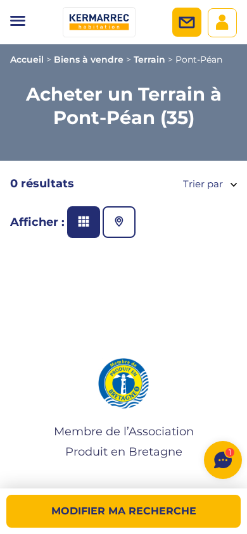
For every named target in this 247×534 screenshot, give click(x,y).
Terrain (149, 59)
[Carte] (119, 222)
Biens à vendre (89, 59)
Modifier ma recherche (123, 511)
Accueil (27, 59)
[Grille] (83, 222)
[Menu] (17, 22)
